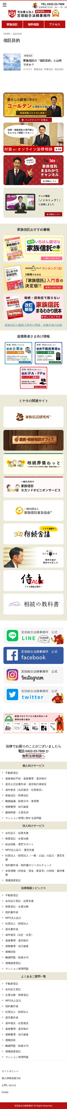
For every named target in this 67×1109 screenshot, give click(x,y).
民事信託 (48, 69)
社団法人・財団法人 (17, 923)
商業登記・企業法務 (17, 838)
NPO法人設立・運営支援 (19, 849)
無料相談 (33, 24)
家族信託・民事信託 (17, 795)
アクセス (54, 24)
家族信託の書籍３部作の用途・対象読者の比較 (33, 325)
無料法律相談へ (33, 755)
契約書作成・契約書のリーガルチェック (28, 865)
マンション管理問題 (17, 968)
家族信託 (12, 24)
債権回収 (10, 951)
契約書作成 (11, 912)
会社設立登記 (13, 989)
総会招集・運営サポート (19, 844)
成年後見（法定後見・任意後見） (24, 789)
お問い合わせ (9, 1085)
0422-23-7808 (35, 751)
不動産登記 (11, 772)
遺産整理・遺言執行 (17, 940)
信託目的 (58, 69)
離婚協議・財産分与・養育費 (22, 801)
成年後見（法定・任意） (19, 934)
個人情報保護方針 (11, 1078)
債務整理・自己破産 (17, 806)
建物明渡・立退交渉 (17, 812)
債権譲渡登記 (13, 880)
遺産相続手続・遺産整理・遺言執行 (26, 778)
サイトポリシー (10, 1071)
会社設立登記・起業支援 (19, 901)
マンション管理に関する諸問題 (23, 818)
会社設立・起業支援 (17, 833)
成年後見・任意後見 (17, 1023)
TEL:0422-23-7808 (52, 4)
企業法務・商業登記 (17, 995)
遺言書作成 (11, 929)
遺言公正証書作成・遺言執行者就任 (26, 784)
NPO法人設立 (13, 917)
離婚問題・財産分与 (17, 957)
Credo (5, 1092)
